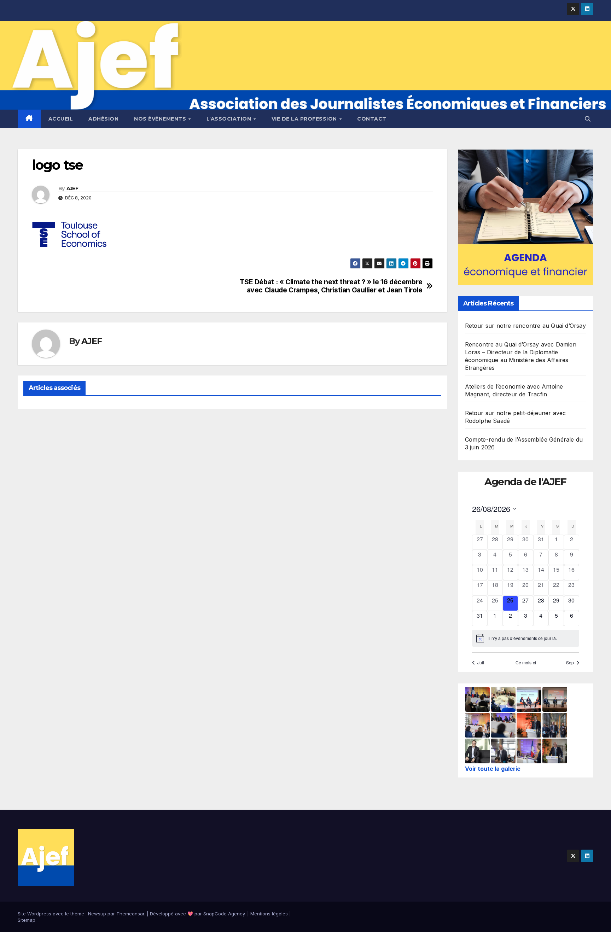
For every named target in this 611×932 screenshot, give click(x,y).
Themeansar (130, 913)
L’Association (229, 119)
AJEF (72, 188)
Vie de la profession (305, 119)
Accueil (60, 119)
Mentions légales (269, 913)
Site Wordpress (34, 913)
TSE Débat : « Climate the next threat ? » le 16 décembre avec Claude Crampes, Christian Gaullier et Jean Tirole (331, 286)
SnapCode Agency (224, 913)
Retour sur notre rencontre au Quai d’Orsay (525, 325)
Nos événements (161, 119)
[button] (587, 118)
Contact (371, 119)
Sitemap (26, 920)
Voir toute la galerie (492, 768)
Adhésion (103, 119)
